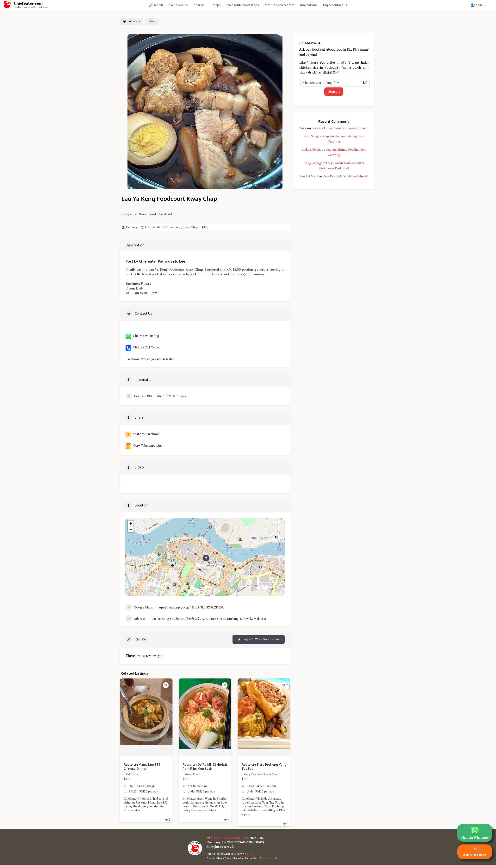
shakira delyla (311, 149)
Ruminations (308, 5)
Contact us (269, 858)
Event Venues (178, 5)
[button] (124, 717)
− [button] (130, 529)
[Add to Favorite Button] (166, 685)
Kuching (131, 227)
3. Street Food (172, 227)
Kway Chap (190, 227)
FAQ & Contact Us (335, 5)
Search (334, 91)
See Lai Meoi (309, 176)
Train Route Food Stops (242, 5)
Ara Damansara (139, 786)
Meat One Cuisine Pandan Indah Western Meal (261, 767)
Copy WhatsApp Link (147, 445)
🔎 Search (156, 5)
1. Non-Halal (153, 227)
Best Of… (200, 5)
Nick (303, 128)
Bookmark (133, 21)
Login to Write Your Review (261, 639)
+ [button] (130, 523)
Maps (217, 5)
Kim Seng (311, 136)
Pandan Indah (255, 786)
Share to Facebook (145, 434)
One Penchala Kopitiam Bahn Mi (345, 176)
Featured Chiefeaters (279, 5)
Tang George (313, 163)
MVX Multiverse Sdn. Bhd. (230, 838)
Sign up (249, 853)
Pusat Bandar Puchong (202, 786)
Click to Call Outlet (145, 347)
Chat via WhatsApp (145, 336)
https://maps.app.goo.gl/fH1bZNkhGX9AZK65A (191, 607)
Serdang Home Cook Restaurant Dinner (340, 128)
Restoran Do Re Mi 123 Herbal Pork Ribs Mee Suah (146, 767)
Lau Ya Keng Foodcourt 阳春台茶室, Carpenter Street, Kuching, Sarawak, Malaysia (209, 618)
